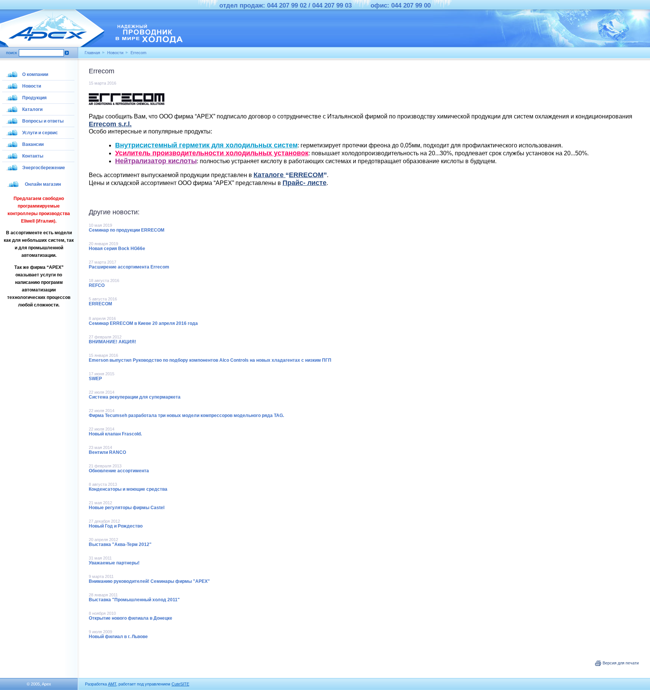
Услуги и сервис (40, 132)
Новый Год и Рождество (116, 526)
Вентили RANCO (107, 452)
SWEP (95, 378)
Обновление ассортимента (119, 470)
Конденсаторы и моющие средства (128, 489)
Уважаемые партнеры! (114, 563)
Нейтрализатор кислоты (156, 161)
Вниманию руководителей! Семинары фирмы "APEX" (149, 581)
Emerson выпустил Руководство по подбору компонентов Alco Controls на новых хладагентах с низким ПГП (210, 360)
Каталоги (32, 109)
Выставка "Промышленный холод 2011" (134, 599)
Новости (115, 52)
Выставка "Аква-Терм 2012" (120, 544)
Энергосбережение (43, 167)
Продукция (34, 97)
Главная (92, 52)
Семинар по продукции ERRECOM (126, 230)
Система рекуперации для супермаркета (135, 397)
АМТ (112, 684)
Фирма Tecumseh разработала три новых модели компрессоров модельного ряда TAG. (186, 415)
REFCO (97, 285)
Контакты (32, 156)
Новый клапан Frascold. (115, 434)
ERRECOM (100, 303)
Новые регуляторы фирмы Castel (126, 507)
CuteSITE (180, 684)
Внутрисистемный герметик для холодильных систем (206, 145)
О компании (35, 74)
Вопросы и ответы (43, 121)
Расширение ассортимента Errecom (129, 267)
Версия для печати (620, 663)
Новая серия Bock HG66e (117, 248)
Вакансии (33, 144)
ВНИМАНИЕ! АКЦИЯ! (112, 341)
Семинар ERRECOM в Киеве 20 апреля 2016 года (143, 323)
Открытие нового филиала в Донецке (130, 618)
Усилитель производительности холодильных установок (211, 153)
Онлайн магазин (43, 184)
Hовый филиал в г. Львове (118, 636)
